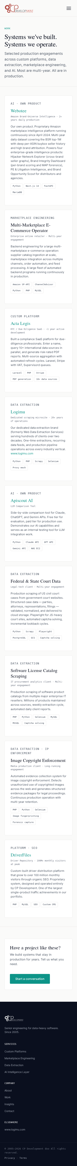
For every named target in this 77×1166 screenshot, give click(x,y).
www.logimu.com (22, 453)
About (8, 1090)
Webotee (19, 111)
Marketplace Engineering (19, 1058)
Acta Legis (20, 323)
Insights (9, 1104)
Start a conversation (29, 979)
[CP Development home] (19, 8)
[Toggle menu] (69, 8)
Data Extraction (13, 1065)
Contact (9, 1111)
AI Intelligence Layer (16, 1071)
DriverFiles (21, 855)
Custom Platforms (15, 1051)
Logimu (18, 412)
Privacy (9, 1158)
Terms (23, 1158)
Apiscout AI (22, 500)
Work (7, 1097)
